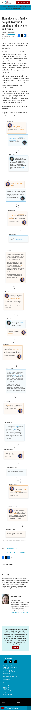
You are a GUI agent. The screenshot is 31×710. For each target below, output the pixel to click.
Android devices (7, 694)
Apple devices (7, 693)
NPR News (22, 552)
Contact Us (6, 687)
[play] (2, 708)
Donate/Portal (23, 2)
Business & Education (13, 548)
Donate (15, 648)
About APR (6, 686)
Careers (5, 688)
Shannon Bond (12, 34)
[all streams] (29, 708)
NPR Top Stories (11, 552)
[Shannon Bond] (5, 599)
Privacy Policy (6, 679)
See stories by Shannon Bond (20, 612)
